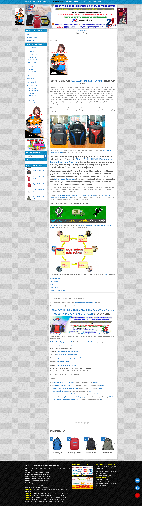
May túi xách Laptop (32, 37)
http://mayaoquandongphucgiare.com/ (68, 358)
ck (101, 388)
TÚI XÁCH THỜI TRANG (34, 82)
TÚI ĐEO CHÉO (32, 88)
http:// (67, 351)
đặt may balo (59, 334)
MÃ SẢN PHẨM (83, 1)
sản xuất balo (67, 197)
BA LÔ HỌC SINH (32, 59)
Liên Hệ (99, 1)
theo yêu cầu (99, 334)
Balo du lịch (68, 334)
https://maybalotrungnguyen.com (41, 476)
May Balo (84, 342)
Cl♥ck (95, 382)
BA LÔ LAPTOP (31, 48)
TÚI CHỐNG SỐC (32, 93)
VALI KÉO (29, 76)
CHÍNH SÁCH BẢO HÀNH (72, 1)
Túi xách (84, 334)
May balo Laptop (31, 40)
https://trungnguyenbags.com (40, 478)
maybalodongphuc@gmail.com (39, 483)
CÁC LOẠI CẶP (31, 66)
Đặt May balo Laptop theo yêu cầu (85, 302)
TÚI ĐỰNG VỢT (32, 95)
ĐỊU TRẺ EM (31, 102)
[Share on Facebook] (76, 423)
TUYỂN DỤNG (92, 1)
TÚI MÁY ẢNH (31, 98)
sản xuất (106, 274)
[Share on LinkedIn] (88, 423)
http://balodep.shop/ (62, 361)
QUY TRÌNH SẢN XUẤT (46, 1)
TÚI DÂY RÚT (31, 100)
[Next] (116, 446)
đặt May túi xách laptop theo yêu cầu (61, 342)
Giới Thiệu (36, 1)
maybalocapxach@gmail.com (39, 487)
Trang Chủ (28, 1)
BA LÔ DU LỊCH (32, 62)
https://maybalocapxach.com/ (40, 480)
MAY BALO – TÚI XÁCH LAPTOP (86, 81)
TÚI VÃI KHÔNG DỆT (33, 90)
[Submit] (45, 156)
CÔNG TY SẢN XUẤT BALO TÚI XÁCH (73, 314)
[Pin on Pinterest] (85, 423)
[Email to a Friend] (82, 423)
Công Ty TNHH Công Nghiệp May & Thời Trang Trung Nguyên (83, 310)
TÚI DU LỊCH (30, 79)
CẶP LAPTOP (31, 51)
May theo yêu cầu (58, 1)
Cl (99, 388)
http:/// (66, 365)
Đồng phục (91, 334)
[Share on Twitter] (79, 423)
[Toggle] (113, 278)
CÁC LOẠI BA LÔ (32, 54)
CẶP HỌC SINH (32, 71)
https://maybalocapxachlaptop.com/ (66, 354)
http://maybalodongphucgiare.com (40, 474)
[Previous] (49, 446)
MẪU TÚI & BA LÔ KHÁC (34, 85)
